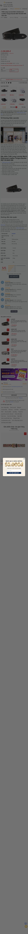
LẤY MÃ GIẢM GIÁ (14, 472)
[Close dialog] (24, 459)
